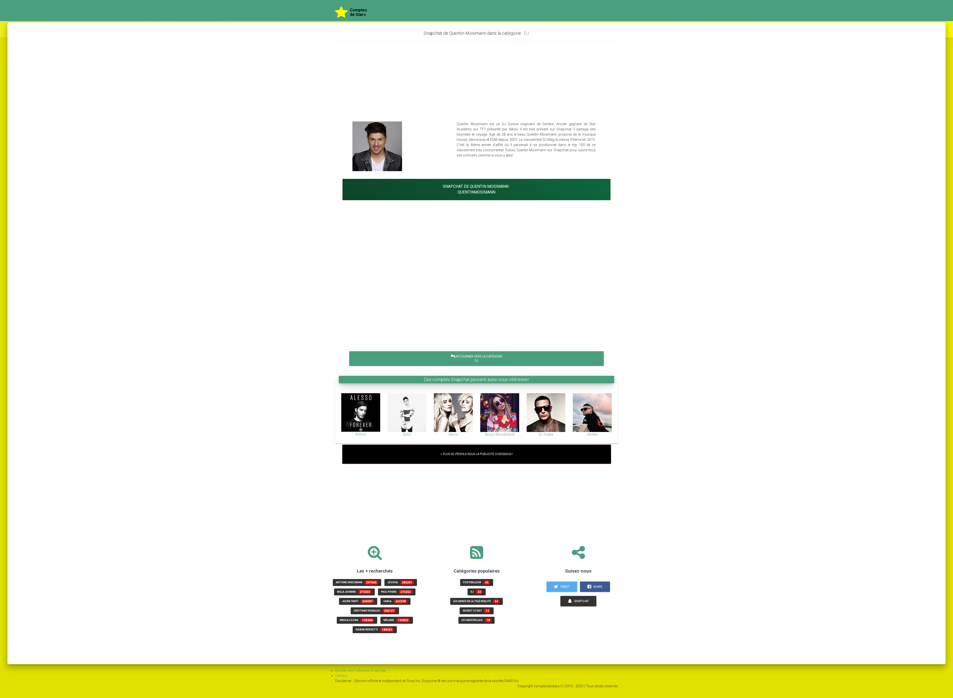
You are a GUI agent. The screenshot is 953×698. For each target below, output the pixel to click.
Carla (394, 601)
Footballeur (475, 582)
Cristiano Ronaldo (374, 611)
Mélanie (395, 620)
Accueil (578, 12)
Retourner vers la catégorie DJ (478, 358)
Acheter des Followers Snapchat (360, 670)
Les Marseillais (475, 620)
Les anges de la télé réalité (475, 601)
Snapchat (581, 601)
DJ (526, 33)
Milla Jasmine (353, 592)
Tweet (564, 586)
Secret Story (476, 611)
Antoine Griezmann (356, 582)
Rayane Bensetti (374, 629)
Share (597, 586)
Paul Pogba (396, 592)
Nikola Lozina (356, 620)
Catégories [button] (606, 12)
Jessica (399, 582)
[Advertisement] (476, 81)
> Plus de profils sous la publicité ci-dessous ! (476, 454)
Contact (341, 676)
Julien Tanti (357, 601)
